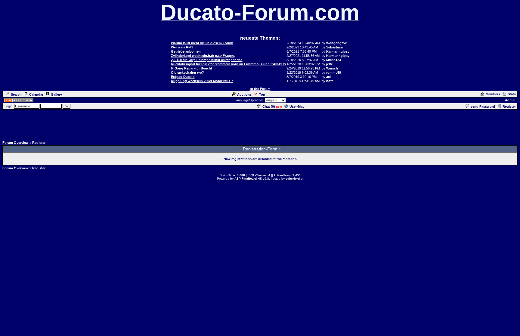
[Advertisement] (260, 123)
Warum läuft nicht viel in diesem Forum (202, 43)
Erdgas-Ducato (183, 77)
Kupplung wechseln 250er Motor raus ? (202, 81)
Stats (512, 94)
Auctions (244, 94)
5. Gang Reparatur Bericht (191, 68)
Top (262, 94)
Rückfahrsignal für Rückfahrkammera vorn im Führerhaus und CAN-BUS (228, 64)
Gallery (56, 94)
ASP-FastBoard (245, 178)
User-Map (297, 106)
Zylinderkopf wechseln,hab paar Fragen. (203, 55)
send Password (483, 106)
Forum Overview (15, 142)
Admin (510, 100)
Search (16, 94)
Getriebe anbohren (186, 51)
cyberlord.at (294, 178)
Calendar (36, 94)
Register (509, 106)
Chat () (268, 106)
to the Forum (260, 89)
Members (493, 94)
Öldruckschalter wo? (187, 72)
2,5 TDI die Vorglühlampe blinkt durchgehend (207, 60)
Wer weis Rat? (182, 47)
